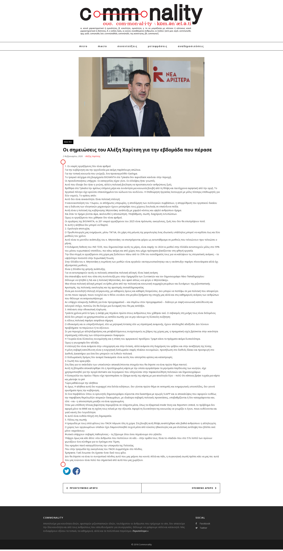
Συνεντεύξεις (127, 46)
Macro (102, 46)
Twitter (203, 527)
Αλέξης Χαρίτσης (92, 156)
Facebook (205, 523)
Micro (83, 46)
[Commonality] (141, 36)
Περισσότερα (140, 530)
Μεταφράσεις (157, 46)
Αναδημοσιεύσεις (191, 46)
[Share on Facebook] (76, 471)
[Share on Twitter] (67, 471)
